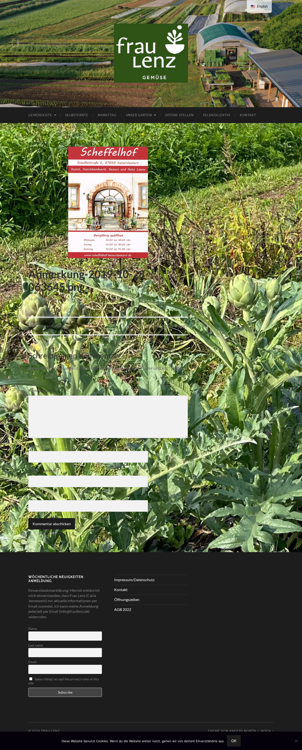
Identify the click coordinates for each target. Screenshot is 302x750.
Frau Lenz (50, 731)
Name (35, 445)
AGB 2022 (122, 609)
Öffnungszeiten (126, 599)
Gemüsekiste (40, 115)
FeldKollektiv (217, 115)
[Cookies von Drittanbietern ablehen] (296, 740)
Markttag (107, 115)
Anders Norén (242, 731)
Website (36, 495)
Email (32, 662)
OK (233, 740)
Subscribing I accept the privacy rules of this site (63, 681)
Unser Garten (139, 115)
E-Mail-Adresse (43, 470)
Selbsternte (76, 115)
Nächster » (171, 326)
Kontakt (248, 115)
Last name (35, 645)
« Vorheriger (46, 326)
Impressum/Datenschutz (134, 579)
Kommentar (40, 390)
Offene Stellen (179, 115)
